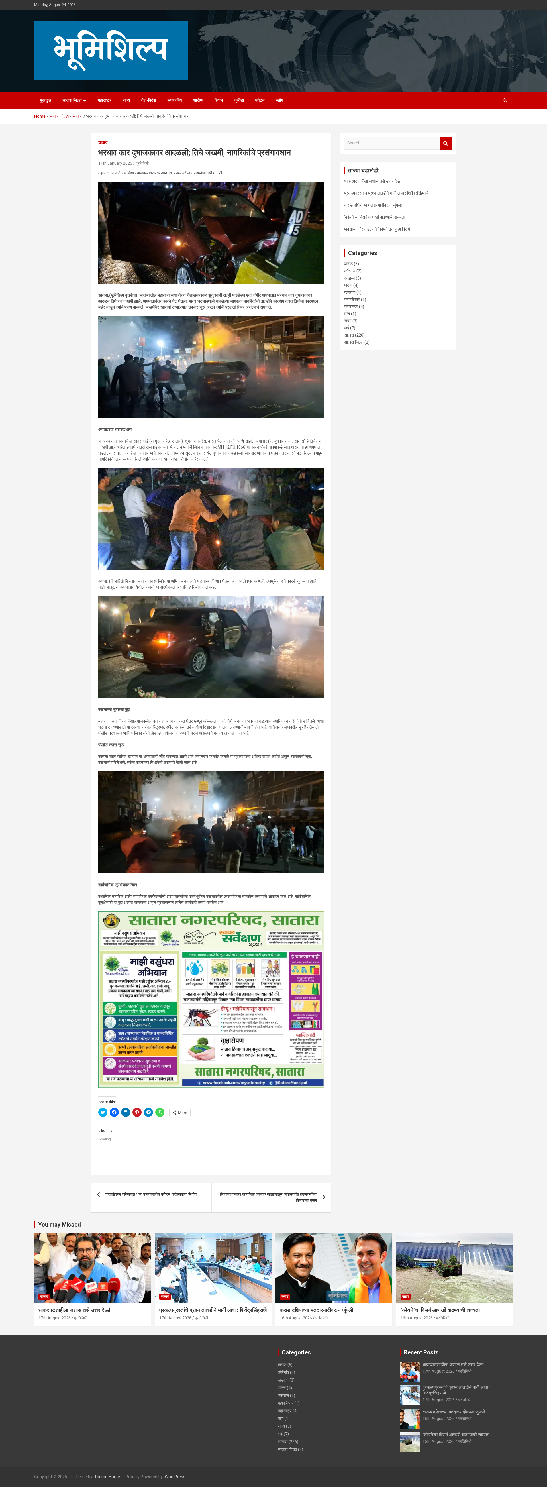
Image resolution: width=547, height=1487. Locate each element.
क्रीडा (239, 100)
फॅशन (219, 100)
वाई (346, 328)
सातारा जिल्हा (71, 100)
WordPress (175, 1476)
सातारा (102, 142)
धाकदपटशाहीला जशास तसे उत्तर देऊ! (372, 181)
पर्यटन (260, 100)
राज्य (126, 100)
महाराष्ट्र (104, 100)
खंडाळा (349, 278)
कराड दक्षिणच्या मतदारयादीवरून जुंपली (373, 205)
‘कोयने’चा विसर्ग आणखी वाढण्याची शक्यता (374, 217)
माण (347, 313)
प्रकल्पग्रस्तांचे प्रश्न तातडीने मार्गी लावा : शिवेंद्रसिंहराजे (386, 193)
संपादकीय (175, 100)
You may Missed (59, 1224)
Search (446, 143)
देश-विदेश (148, 100)
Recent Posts (421, 1352)
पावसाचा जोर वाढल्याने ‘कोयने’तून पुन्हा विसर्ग (377, 229)
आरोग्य (198, 100)
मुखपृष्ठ (45, 100)
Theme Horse (107, 1476)
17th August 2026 (54, 1318)
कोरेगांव (349, 271)
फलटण (349, 292)
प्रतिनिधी (142, 163)
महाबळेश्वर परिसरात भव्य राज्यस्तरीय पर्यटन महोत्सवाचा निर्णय (151, 1194)
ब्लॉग (279, 100)
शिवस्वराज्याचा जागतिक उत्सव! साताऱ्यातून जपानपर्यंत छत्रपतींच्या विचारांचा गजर (268, 1197)
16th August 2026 (296, 1318)
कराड (348, 263)
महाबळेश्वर (352, 299)
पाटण (348, 285)
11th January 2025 (115, 163)
